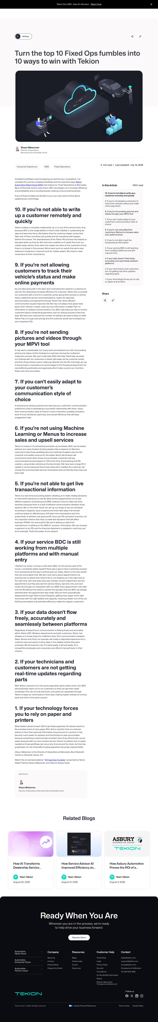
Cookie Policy (137, 1006)
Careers (51, 961)
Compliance (102, 972)
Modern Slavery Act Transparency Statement (107, 983)
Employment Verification (131, 968)
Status (99, 979)
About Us (51, 958)
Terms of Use (124, 1006)
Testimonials (77, 961)
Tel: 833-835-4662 (128, 972)
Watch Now (96, 4)
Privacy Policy (102, 965)
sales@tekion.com (128, 958)
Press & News (53, 965)
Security (100, 968)
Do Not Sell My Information (107, 975)
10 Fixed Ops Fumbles (55, 760)
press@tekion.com (128, 965)
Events (75, 965)
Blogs (74, 958)
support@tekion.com (129, 961)
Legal (99, 961)
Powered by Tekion (55, 968)
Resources (76, 968)
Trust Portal (101, 958)
